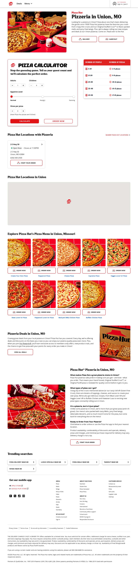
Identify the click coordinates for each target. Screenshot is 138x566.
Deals (19, 3)
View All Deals (20, 352)
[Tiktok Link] (20, 496)
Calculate (24, 121)
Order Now (58, 121)
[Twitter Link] (16, 496)
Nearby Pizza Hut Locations (117, 135)
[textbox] (51, 342)
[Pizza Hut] (69, 201)
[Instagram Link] (24, 496)
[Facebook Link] (11, 496)
